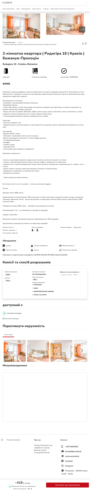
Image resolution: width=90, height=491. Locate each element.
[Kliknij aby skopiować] (86, 43)
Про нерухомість (9, 9)
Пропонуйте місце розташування (62, 9)
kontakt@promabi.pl (73, 451)
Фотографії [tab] (8, 335)
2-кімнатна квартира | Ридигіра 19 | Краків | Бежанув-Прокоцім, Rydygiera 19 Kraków (30, 44)
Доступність (36, 9)
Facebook (69, 461)
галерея (46, 9)
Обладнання (26, 9)
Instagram (69, 466)
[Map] (45, 396)
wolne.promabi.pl (72, 456)
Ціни (18, 9)
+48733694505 (71, 446)
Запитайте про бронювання (67, 485)
